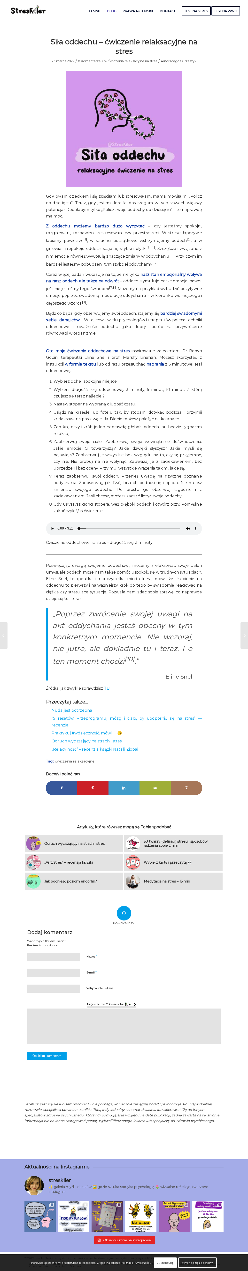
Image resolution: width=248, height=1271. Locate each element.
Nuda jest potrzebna (72, 710)
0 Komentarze (89, 61)
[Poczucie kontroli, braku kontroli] (244, 635)
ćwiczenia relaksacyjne (74, 761)
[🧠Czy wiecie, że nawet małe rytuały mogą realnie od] (73, 1216)
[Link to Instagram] (186, 788)
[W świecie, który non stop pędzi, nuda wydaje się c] (40, 1216)
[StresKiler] (28, 11)
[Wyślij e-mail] (155, 788)
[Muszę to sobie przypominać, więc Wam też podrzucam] (140, 1216)
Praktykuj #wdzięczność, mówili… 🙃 (87, 733)
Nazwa (91, 956)
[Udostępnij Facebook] (61, 788)
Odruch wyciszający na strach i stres (87, 741)
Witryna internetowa (99, 988)
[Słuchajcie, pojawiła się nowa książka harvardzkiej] (107, 1216)
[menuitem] (95, 11)
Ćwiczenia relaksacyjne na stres (132, 61)
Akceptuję (165, 1262)
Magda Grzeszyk (183, 61)
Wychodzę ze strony (197, 1262)
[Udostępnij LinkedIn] (124, 788)
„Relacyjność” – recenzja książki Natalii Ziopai (95, 749)
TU (107, 688)
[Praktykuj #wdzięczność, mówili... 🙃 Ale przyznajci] (208, 1216)
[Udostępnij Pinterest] (92, 788)
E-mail (91, 972)
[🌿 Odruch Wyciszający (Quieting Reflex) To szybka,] (174, 1216)
